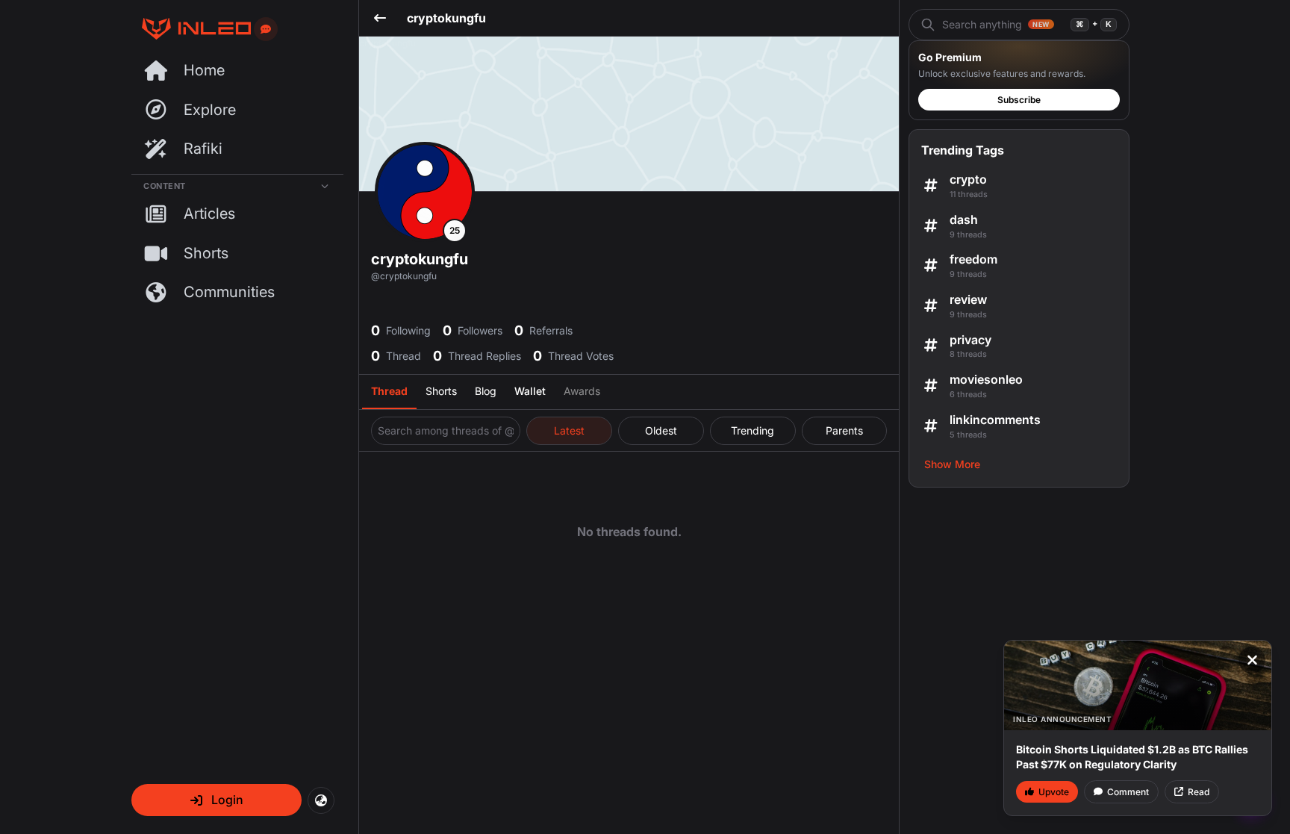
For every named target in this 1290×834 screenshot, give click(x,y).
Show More (952, 464)
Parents (844, 430)
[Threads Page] (191, 29)
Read (1198, 791)
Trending (752, 430)
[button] (216, 800)
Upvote (1053, 791)
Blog (485, 391)
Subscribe (1019, 99)
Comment (1128, 791)
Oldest (661, 430)
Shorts (441, 391)
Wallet (530, 391)
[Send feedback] (266, 29)
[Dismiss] (1251, 660)
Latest (569, 430)
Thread (389, 391)
